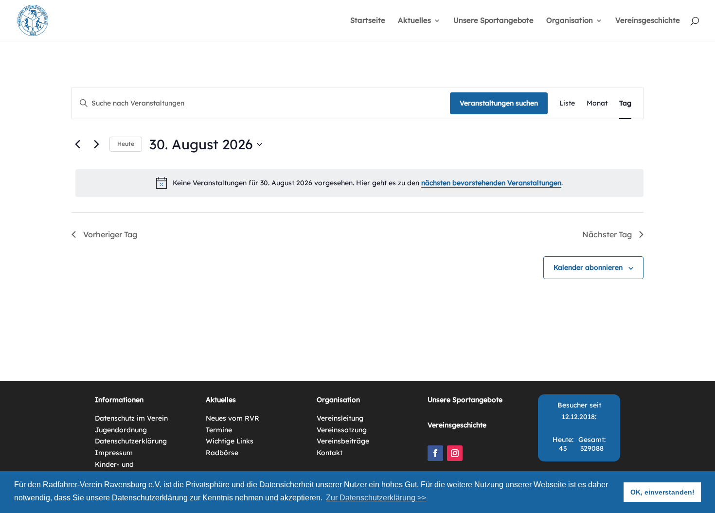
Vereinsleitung (340, 418)
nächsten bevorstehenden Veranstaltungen (491, 182)
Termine (219, 429)
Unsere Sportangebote (493, 21)
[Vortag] (77, 144)
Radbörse (222, 452)
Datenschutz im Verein (131, 418)
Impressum (114, 452)
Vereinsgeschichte (647, 21)
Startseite (367, 21)
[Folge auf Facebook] (435, 453)
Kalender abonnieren (588, 267)
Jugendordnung (121, 429)
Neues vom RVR (232, 418)
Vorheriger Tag (110, 234)
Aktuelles (414, 21)
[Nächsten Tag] (96, 144)
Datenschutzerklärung (131, 441)
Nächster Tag (607, 234)
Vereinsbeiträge (343, 441)
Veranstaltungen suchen (499, 103)
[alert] (359, 182)
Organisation (569, 21)
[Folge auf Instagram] (455, 453)
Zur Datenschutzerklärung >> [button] (376, 498)
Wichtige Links (229, 441)
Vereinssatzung (342, 429)
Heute (125, 143)
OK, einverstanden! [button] (662, 492)
